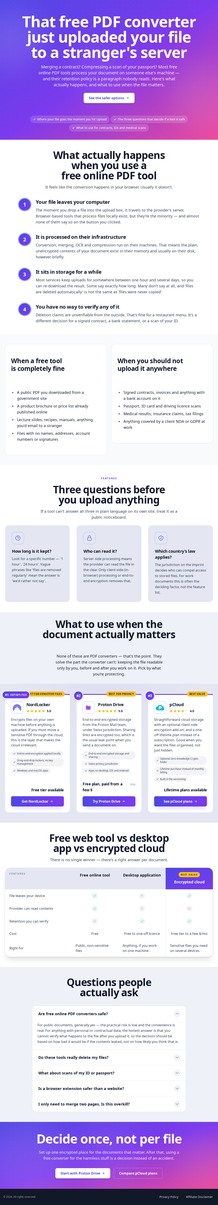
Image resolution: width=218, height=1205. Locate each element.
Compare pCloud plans (138, 1173)
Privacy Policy (168, 1197)
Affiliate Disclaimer (199, 1197)
